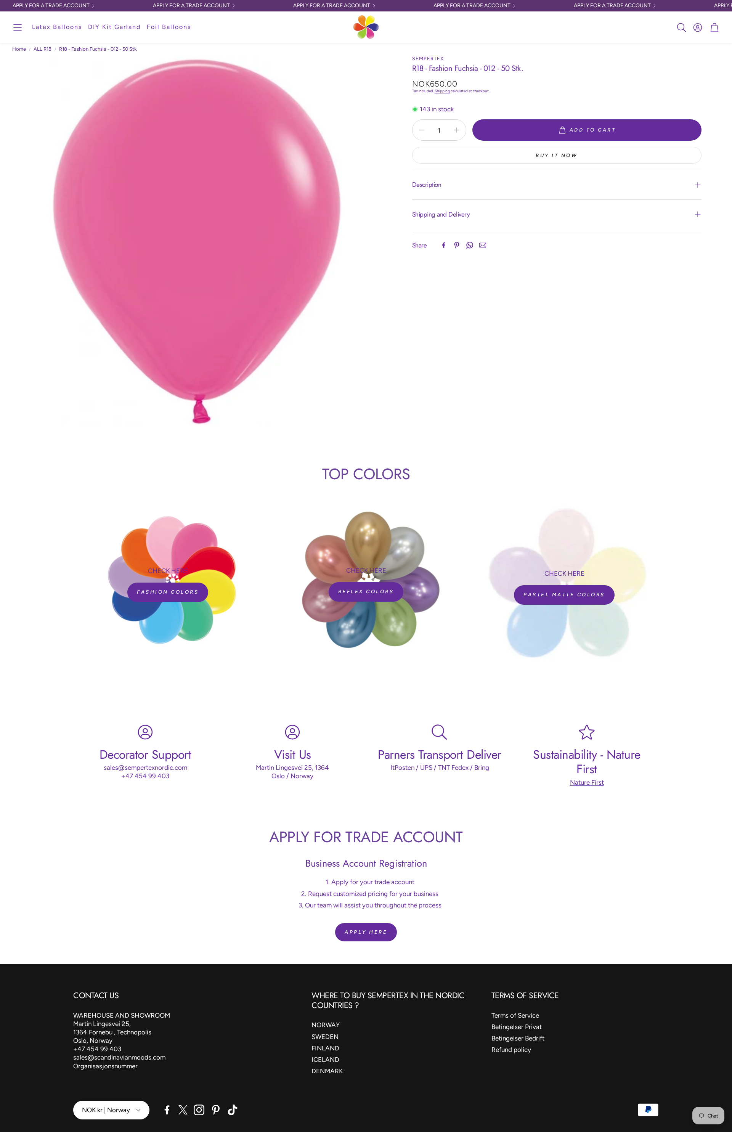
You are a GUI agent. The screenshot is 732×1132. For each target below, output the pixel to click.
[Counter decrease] (422, 130)
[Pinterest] (456, 245)
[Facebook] (443, 245)
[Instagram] (199, 1110)
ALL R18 (42, 49)
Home (19, 49)
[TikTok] (232, 1110)
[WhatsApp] (469, 245)
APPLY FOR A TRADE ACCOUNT (51, 5)
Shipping (442, 90)
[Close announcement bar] (724, 5)
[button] (17, 27)
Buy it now (557, 155)
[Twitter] (183, 1109)
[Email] (482, 245)
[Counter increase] (457, 130)
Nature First (587, 782)
